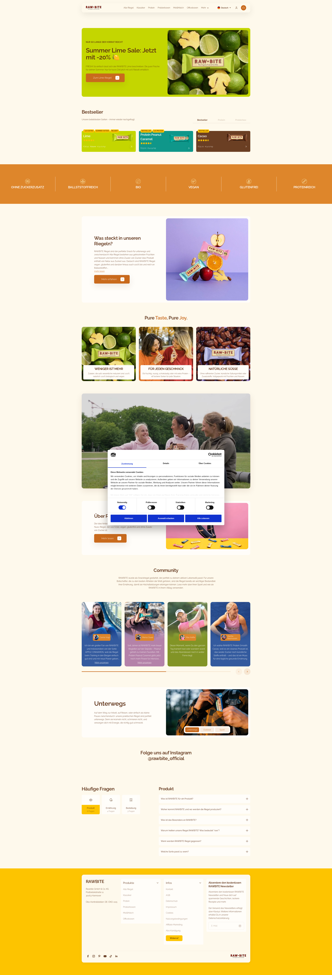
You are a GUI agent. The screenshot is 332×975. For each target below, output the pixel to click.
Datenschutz (172, 901)
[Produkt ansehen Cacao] (246, 146)
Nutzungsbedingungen (177, 919)
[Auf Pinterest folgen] (99, 956)
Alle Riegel (129, 7)
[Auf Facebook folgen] (88, 956)
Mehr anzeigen (102, 662)
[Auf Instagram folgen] (94, 956)
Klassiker (141, 7)
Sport (222, 730)
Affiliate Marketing (174, 924)
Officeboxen (192, 7)
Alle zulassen (203, 518)
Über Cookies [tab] (205, 463)
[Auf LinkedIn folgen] (116, 956)
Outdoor (207, 730)
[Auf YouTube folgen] (105, 956)
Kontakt (169, 889)
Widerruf (174, 938)
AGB (168, 895)
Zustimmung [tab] (127, 464)
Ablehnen (128, 518)
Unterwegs (192, 730)
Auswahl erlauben (166, 518)
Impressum (171, 907)
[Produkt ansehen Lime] (132, 146)
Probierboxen (164, 7)
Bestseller (202, 120)
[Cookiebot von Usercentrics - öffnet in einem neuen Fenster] (210, 455)
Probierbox (240, 120)
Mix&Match (178, 7)
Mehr (203, 7)
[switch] (151, 508)
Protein (151, 7)
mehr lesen (99, 271)
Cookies (169, 913)
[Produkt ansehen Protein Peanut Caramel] (189, 148)
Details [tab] (166, 463)
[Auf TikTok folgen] (111, 956)
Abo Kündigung (173, 930)
